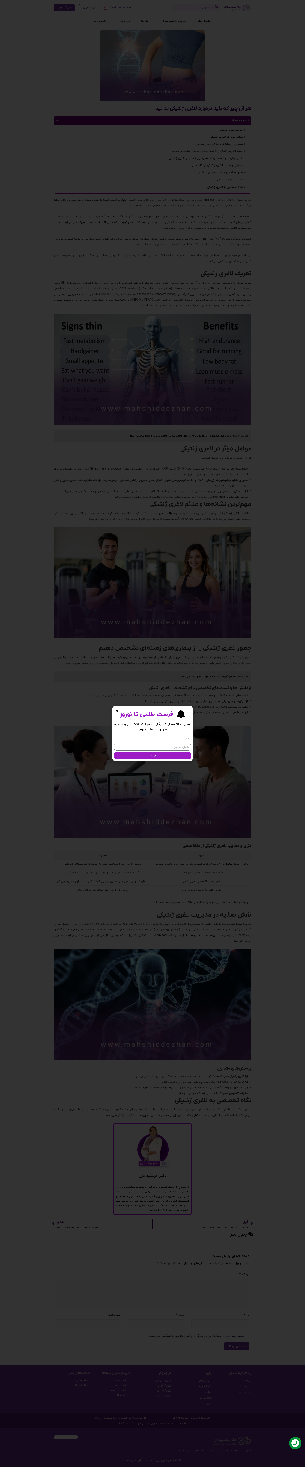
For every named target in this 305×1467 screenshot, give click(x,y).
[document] (152, 733)
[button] (117, 710)
